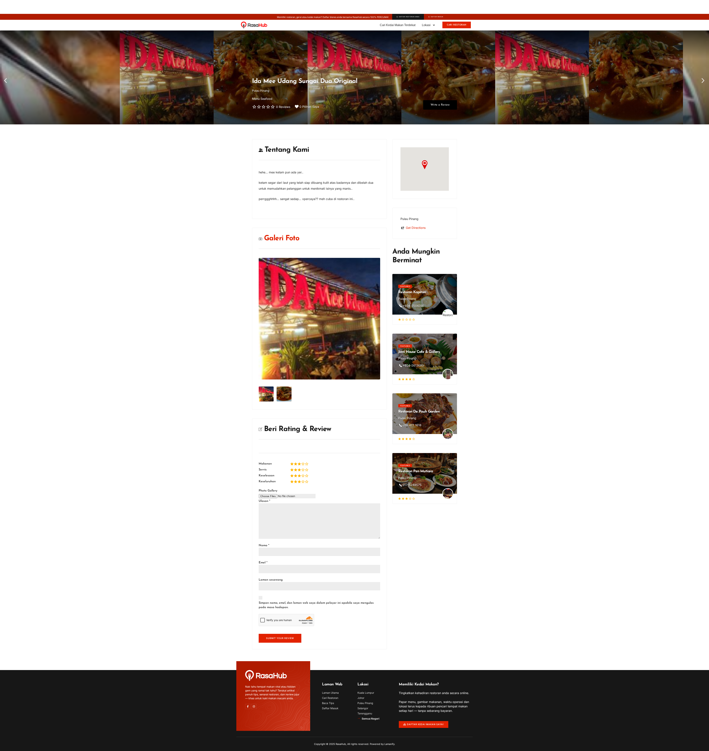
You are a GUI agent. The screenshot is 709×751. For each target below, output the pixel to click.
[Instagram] (253, 706)
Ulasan (264, 501)
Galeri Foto (281, 238)
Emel (263, 562)
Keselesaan (266, 475)
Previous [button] (5, 81)
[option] (354, 77)
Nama (264, 545)
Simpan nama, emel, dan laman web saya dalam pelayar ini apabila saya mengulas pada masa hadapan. (316, 605)
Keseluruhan (267, 481)
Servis (263, 469)
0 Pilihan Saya (309, 107)
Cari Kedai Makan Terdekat (397, 25)
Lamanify (389, 743)
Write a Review (440, 105)
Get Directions (416, 228)
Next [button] (703, 81)
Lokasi (426, 25)
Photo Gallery (268, 490)
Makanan (265, 463)
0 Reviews (283, 107)
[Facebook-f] (247, 706)
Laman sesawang (271, 579)
